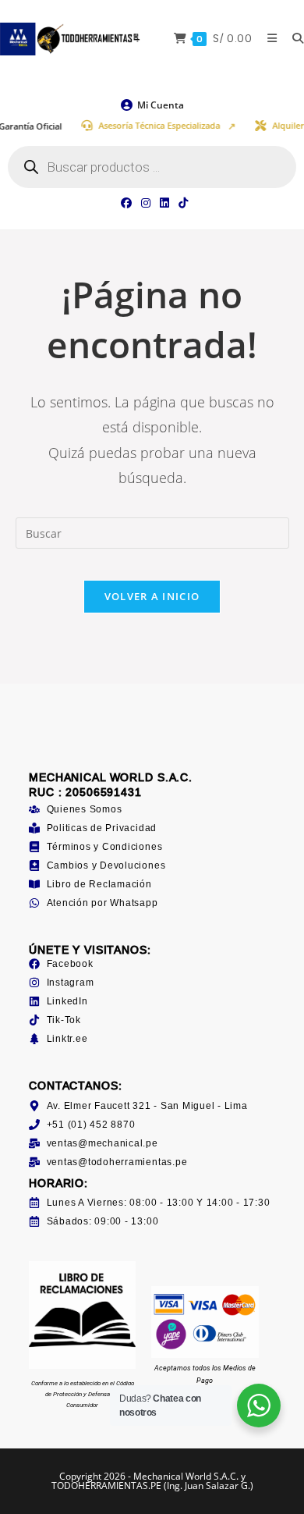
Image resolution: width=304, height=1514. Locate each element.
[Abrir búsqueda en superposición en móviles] (152, 167)
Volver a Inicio (152, 596)
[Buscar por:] (292, 38)
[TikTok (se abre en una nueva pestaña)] (181, 203)
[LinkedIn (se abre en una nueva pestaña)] (164, 203)
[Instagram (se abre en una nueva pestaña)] (145, 203)
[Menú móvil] (268, 38)
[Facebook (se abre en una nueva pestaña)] (126, 203)
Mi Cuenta (160, 105)
